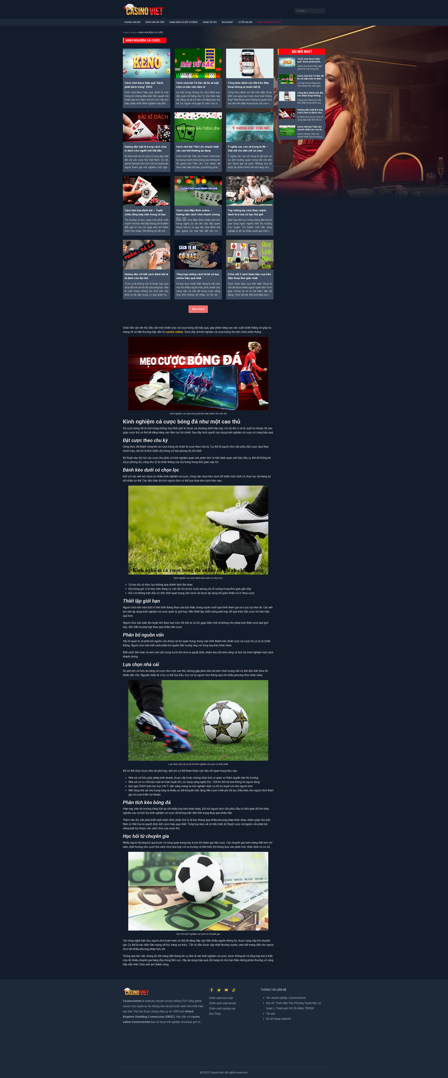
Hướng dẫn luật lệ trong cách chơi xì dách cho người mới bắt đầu (310, 112)
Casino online (130, 32)
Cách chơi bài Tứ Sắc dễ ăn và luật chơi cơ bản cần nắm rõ (310, 79)
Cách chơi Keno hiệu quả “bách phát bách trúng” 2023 (308, 62)
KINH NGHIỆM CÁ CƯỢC (269, 22)
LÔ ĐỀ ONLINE (245, 22)
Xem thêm (198, 309)
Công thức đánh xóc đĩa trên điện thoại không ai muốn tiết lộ (310, 95)
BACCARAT (227, 22)
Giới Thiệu (215, 1013)
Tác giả (270, 1013)
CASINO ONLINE (132, 22)
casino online (174, 332)
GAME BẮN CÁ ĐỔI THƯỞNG (183, 22)
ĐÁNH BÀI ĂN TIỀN (154, 22)
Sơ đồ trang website (278, 1018)
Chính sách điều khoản (222, 1003)
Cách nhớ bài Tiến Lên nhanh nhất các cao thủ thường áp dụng (310, 129)
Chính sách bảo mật (221, 998)
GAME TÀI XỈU (210, 22)
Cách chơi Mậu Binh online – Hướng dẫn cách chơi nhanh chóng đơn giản (198, 214)
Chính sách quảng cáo (222, 1008)
